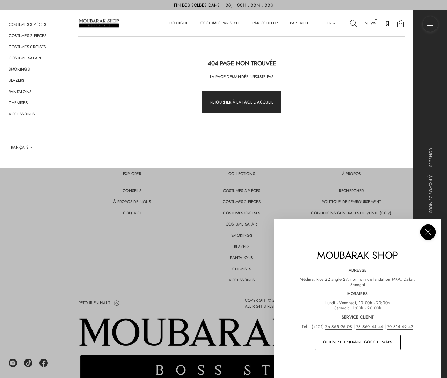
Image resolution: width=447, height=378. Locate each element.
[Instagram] (13, 363)
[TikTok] (28, 363)
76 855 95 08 (338, 326)
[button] (353, 23)
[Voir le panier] (400, 23)
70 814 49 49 (400, 326)
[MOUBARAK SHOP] (99, 23)
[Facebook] (43, 363)
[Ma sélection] (387, 23)
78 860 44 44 (369, 326)
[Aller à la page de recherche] (353, 23)
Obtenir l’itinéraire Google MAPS (357, 342)
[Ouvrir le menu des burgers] (430, 24)
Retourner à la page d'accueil (241, 102)
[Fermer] (428, 232)
